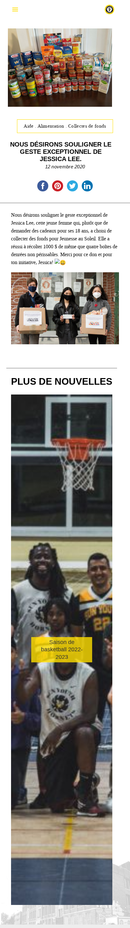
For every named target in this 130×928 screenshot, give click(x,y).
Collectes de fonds (87, 126)
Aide (29, 126)
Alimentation (52, 126)
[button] (105, 682)
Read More (37, 669)
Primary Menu (15, 9)
